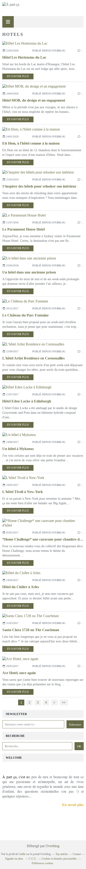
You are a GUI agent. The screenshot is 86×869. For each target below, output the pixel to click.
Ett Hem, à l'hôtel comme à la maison (31, 143)
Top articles (61, 854)
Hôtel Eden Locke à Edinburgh (26, 401)
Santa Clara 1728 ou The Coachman (30, 630)
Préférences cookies (42, 863)
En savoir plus (18, 76)
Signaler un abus (14, 858)
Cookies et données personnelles (59, 858)
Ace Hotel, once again (19, 673)
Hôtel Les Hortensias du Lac (24, 57)
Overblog (52, 846)
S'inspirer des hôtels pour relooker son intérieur (39, 186)
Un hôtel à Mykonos (18, 449)
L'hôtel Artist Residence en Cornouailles (33, 358)
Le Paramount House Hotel (23, 229)
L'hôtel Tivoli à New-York (22, 492)
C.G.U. (33, 858)
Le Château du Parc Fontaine (25, 315)
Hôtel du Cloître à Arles (20, 587)
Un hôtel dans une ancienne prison (29, 272)
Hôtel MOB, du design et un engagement (33, 100)
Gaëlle (22, 854)
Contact (77, 854)
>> (64, 702)
